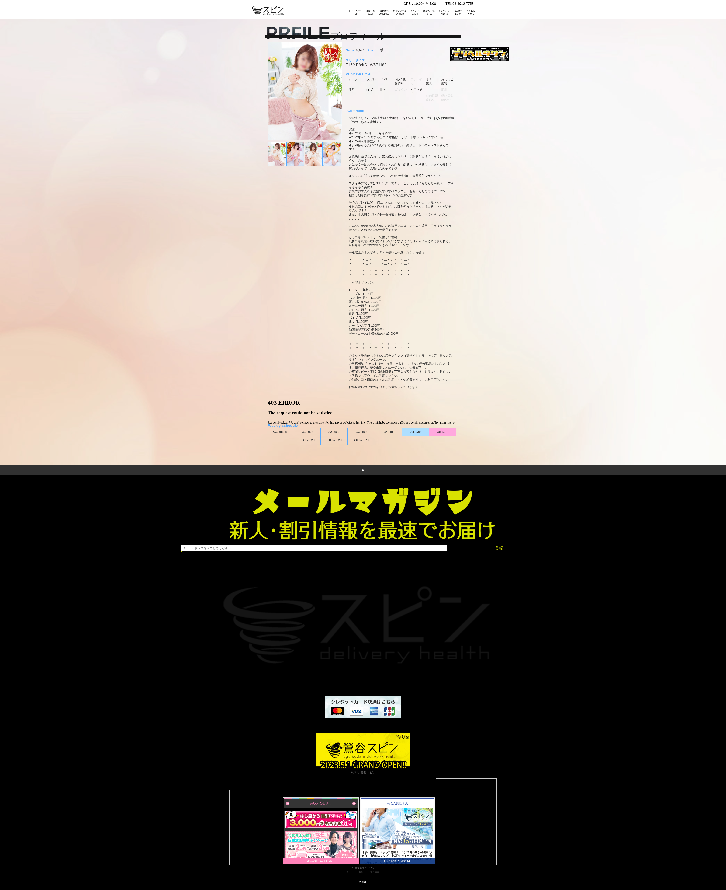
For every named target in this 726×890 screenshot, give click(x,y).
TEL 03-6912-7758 (459, 3)
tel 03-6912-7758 (363, 868)
